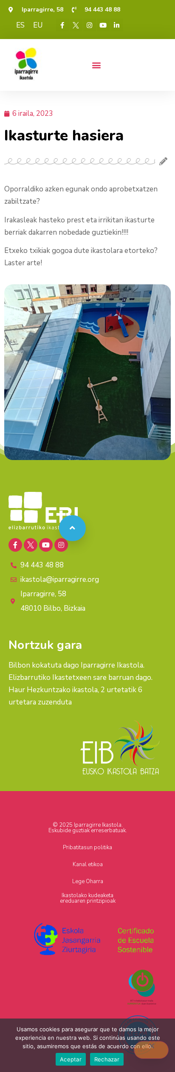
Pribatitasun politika (87, 847)
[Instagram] (89, 25)
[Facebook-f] (62, 25)
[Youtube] (103, 25)
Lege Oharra (87, 881)
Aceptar (71, 1059)
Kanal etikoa (88, 864)
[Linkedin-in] (116, 25)
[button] (96, 65)
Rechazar (106, 1059)
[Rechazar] (151, 1050)
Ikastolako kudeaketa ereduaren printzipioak (88, 898)
